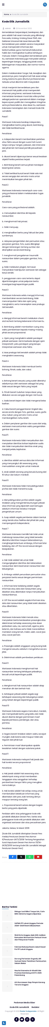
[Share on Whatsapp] (30, 857)
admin (8, 28)
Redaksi (35, 1007)
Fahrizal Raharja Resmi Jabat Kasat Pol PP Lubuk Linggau (30, 948)
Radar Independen (28, 1011)
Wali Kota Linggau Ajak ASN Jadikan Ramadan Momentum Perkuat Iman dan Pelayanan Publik (31, 937)
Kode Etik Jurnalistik (19, 1007)
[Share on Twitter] (21, 857)
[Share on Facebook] (13, 857)
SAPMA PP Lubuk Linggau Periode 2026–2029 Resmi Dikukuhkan (29, 924)
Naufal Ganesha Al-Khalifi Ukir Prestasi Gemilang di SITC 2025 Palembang (28, 972)
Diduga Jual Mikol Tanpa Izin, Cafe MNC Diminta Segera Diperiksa (30, 912)
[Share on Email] (38, 857)
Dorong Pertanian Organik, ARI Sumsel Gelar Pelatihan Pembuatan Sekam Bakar (30, 961)
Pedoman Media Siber (24, 1002)
